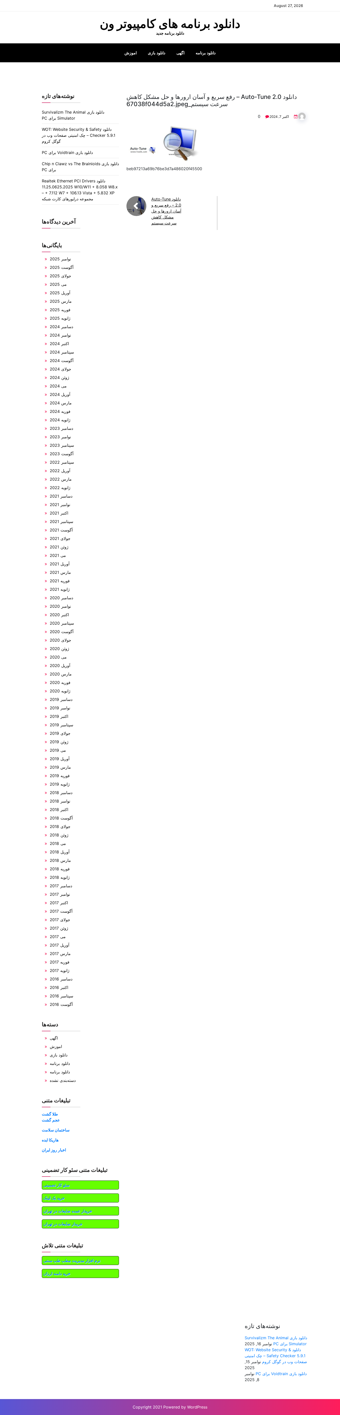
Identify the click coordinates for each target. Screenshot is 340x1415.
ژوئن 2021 (59, 546)
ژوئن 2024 (59, 377)
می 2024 (58, 385)
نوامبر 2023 (60, 436)
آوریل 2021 (59, 563)
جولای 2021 (60, 538)
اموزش (130, 52)
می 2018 (58, 843)
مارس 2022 (61, 479)
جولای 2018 (60, 826)
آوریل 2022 (60, 470)
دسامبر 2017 (61, 885)
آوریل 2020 (60, 665)
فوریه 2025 (60, 309)
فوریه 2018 (60, 868)
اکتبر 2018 (59, 809)
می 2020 (58, 657)
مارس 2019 (60, 767)
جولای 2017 (60, 919)
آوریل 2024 (60, 394)
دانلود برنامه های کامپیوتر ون (170, 23)
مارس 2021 (60, 572)
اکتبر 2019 (59, 716)
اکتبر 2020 (59, 614)
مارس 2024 (61, 402)
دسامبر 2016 (61, 978)
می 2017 (58, 936)
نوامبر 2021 (60, 504)
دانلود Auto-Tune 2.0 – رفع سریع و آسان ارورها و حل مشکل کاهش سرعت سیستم (166, 211)
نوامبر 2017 (60, 894)
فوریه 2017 (59, 962)
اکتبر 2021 (59, 513)
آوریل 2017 (59, 945)
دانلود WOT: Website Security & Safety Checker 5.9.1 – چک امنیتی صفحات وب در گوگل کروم (78, 135)
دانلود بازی (156, 52)
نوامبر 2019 (60, 707)
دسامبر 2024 (61, 326)
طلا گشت (50, 1114)
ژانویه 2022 (60, 487)
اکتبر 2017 (59, 902)
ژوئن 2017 (59, 928)
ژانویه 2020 (60, 690)
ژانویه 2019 (60, 784)
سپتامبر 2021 (61, 521)
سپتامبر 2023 (62, 445)
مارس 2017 (60, 953)
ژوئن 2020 (59, 648)
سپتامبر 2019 (61, 724)
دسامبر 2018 (61, 792)
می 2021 (58, 555)
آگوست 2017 (61, 911)
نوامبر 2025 (60, 258)
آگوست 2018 (61, 818)
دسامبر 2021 (61, 496)
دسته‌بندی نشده (63, 1080)
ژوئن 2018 (59, 834)
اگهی (180, 52)
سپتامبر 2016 (61, 995)
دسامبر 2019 (61, 699)
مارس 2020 (61, 673)
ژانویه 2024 (60, 419)
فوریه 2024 (60, 411)
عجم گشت (51, 1119)
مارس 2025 (61, 301)
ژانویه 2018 (60, 877)
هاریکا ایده (50, 1139)
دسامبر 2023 (61, 428)
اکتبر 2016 (59, 987)
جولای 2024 (60, 369)
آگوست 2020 (61, 631)
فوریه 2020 (60, 682)
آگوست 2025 (61, 267)
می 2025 (58, 284)
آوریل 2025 (60, 292)
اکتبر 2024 (59, 343)
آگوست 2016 (61, 1004)
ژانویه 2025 (60, 318)
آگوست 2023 (61, 453)
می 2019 (58, 750)
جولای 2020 (60, 640)
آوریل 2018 (59, 851)
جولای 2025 (60, 275)
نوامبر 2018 (60, 801)
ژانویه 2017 (59, 970)
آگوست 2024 (61, 360)
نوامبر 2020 (60, 606)
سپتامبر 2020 (62, 623)
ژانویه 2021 (60, 589)
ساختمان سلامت (55, 1129)
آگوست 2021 (61, 529)
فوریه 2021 (60, 580)
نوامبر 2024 (60, 335)
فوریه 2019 (60, 775)
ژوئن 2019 (59, 741)
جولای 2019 (60, 733)
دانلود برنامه (206, 52)
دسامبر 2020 (61, 597)
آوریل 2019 (59, 758)
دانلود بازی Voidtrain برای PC (67, 152)
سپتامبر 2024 (62, 352)
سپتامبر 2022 (62, 462)
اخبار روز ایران (54, 1149)
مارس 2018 (60, 860)
